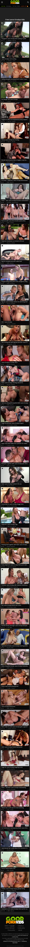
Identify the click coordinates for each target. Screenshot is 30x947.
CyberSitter (15, 942)
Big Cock (10, 526)
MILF (12, 647)
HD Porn (14, 81)
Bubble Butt (10, 425)
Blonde (13, 141)
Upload (20, 930)
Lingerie (13, 688)
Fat (12, 830)
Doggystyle (9, 344)
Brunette (9, 202)
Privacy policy (11, 930)
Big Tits (14, 40)
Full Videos (9, 6)
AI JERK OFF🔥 (24, 6)
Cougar (9, 688)
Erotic (12, 485)
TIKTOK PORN (16, 6)
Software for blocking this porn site (11, 941)
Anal (8, 809)
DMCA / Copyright (9, 925)
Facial (14, 344)
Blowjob (13, 303)
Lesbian (9, 101)
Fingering (15, 587)
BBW (8, 182)
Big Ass (9, 141)
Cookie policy (21, 928)
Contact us (21, 925)
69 (8, 627)
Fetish (14, 607)
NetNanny (24, 941)
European (12, 283)
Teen (12, 850)
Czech (13, 60)
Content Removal (9, 928)
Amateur (10, 40)
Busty (13, 445)
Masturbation (15, 202)
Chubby (12, 222)
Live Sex (3, 6)
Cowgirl (13, 465)
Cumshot (13, 324)
